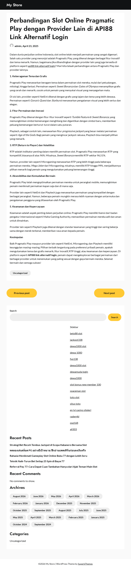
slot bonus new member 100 (85, 384)
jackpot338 (76, 339)
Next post (109, 292)
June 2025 (101, 510)
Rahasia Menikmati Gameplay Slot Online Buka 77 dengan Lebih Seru (48, 455)
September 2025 (43, 510)
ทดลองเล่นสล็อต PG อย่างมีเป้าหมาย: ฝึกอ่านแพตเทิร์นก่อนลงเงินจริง (48, 450)
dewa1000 (76, 378)
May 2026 (56, 496)
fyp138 (74, 358)
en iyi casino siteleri (80, 410)
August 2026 (19, 496)
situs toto (75, 403)
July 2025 (84, 510)
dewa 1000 (76, 352)
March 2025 (55, 517)
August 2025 (65, 510)
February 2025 (76, 517)
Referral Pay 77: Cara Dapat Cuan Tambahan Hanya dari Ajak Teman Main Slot (53, 466)
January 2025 (97, 517)
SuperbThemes (85, 563)
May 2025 (18, 517)
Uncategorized (20, 273)
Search (13, 310)
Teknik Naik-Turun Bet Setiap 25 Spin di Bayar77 (37, 461)
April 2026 (74, 496)
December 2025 (64, 503)
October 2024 (20, 524)
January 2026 (42, 503)
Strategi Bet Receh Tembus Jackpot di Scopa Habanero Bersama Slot (48, 444)
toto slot (74, 397)
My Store (14, 4)
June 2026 (38, 496)
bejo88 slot (76, 333)
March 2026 (93, 496)
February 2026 (20, 503)
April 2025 (36, 517)
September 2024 (43, 524)
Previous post (22, 292)
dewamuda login (79, 371)
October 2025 (20, 510)
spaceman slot (78, 390)
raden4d (74, 416)
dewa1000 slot (78, 346)
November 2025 (88, 503)
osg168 (74, 422)
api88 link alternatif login (41, 65)
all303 (73, 429)
